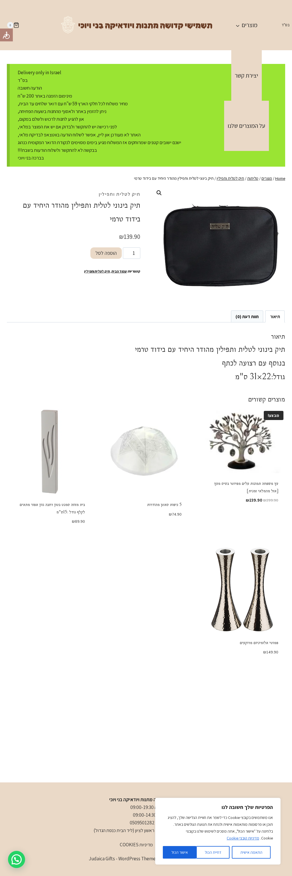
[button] (159, 193)
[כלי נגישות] (6, 35)
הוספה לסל (106, 253)
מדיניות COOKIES (136, 844)
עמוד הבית (119, 271)
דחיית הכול (213, 852)
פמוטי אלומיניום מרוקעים (259, 642)
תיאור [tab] (275, 316)
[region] (218, 831)
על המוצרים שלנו (246, 126)
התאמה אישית (251, 852)
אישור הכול (179, 852)
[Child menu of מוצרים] (246, 25)
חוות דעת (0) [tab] (247, 316)
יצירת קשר (246, 75)
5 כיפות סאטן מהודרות (164, 504)
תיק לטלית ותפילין (119, 194)
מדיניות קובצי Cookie (243, 838)
